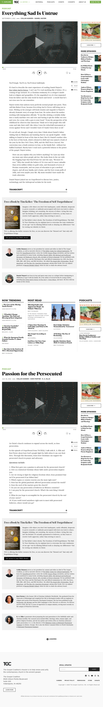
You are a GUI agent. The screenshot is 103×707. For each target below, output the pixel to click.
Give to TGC (95, 2)
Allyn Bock (57, 329)
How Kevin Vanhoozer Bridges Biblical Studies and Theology (89, 337)
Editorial (39, 2)
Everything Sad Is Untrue (18, 90)
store (90, 680)
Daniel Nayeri (40, 18)
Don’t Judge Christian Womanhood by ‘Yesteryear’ (64, 326)
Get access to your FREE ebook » (17, 238)
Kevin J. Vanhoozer (95, 341)
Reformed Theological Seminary (28, 627)
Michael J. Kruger (33, 345)
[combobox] (67, 73)
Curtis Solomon (33, 330)
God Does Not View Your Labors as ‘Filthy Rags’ (37, 342)
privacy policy (70, 680)
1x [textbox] (67, 72)
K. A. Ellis (46, 379)
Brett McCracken (7, 353)
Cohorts (71, 2)
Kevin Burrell (32, 338)
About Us (82, 2)
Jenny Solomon (43, 330)
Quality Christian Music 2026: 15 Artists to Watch (63, 342)
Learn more (79, 696)
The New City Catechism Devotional (38, 263)
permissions (81, 680)
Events (61, 2)
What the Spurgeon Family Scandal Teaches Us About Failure (13, 339)
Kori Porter (35, 379)
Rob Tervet (5, 343)
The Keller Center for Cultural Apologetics (56, 251)
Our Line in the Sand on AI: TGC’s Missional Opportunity (12, 350)
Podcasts (51, 2)
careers (59, 680)
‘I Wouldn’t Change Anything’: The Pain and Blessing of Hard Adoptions (12, 316)
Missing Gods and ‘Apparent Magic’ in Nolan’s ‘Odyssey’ (36, 307)
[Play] (39, 73)
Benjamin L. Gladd (7, 332)
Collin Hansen (27, 18)
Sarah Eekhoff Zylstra (9, 309)
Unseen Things (52, 253)
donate (97, 680)
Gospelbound (26, 253)
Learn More (9, 690)
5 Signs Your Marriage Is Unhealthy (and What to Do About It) (38, 326)
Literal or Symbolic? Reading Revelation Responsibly (10, 327)
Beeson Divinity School (31, 265)
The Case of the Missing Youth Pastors (11, 305)
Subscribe (90, 45)
